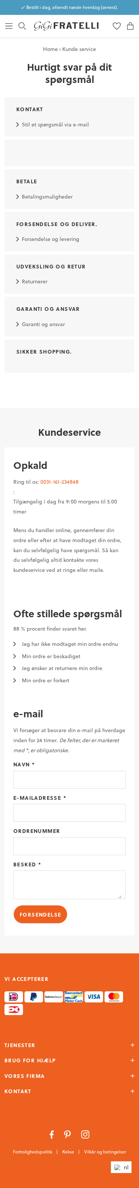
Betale (26, 181)
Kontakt (29, 109)
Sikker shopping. (44, 351)
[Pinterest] (68, 1134)
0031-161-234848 (59, 482)
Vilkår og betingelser (105, 1152)
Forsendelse (40, 914)
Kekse (68, 1152)
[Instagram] (85, 1134)
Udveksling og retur (51, 266)
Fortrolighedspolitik (33, 1152)
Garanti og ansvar (48, 308)
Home (50, 49)
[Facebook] (52, 1134)
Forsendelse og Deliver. (56, 224)
